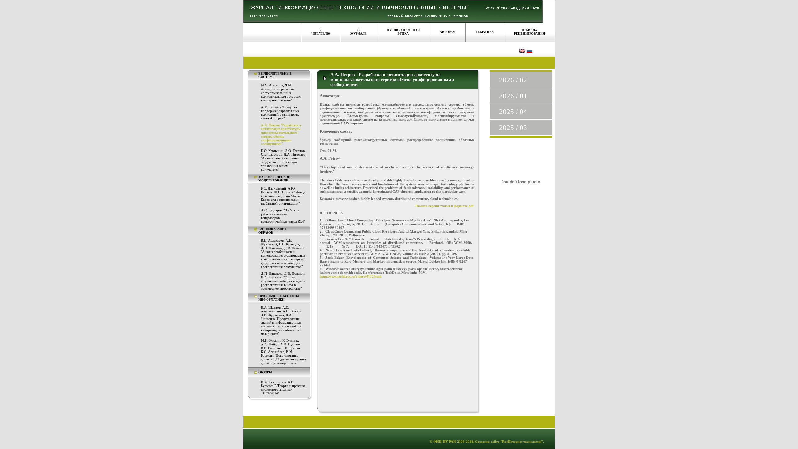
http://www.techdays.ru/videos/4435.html (350, 276)
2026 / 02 (513, 80)
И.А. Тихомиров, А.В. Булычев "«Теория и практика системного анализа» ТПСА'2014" (283, 387)
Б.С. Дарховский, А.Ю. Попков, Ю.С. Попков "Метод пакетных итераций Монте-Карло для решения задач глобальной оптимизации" (283, 195)
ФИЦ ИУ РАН (444, 441)
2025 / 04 (513, 112)
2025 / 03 (513, 128)
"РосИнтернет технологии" (521, 441)
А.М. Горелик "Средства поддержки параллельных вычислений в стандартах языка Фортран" (280, 112)
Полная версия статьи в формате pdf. (444, 206)
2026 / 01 (513, 96)
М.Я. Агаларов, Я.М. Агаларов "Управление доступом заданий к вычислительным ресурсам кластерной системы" (281, 92)
